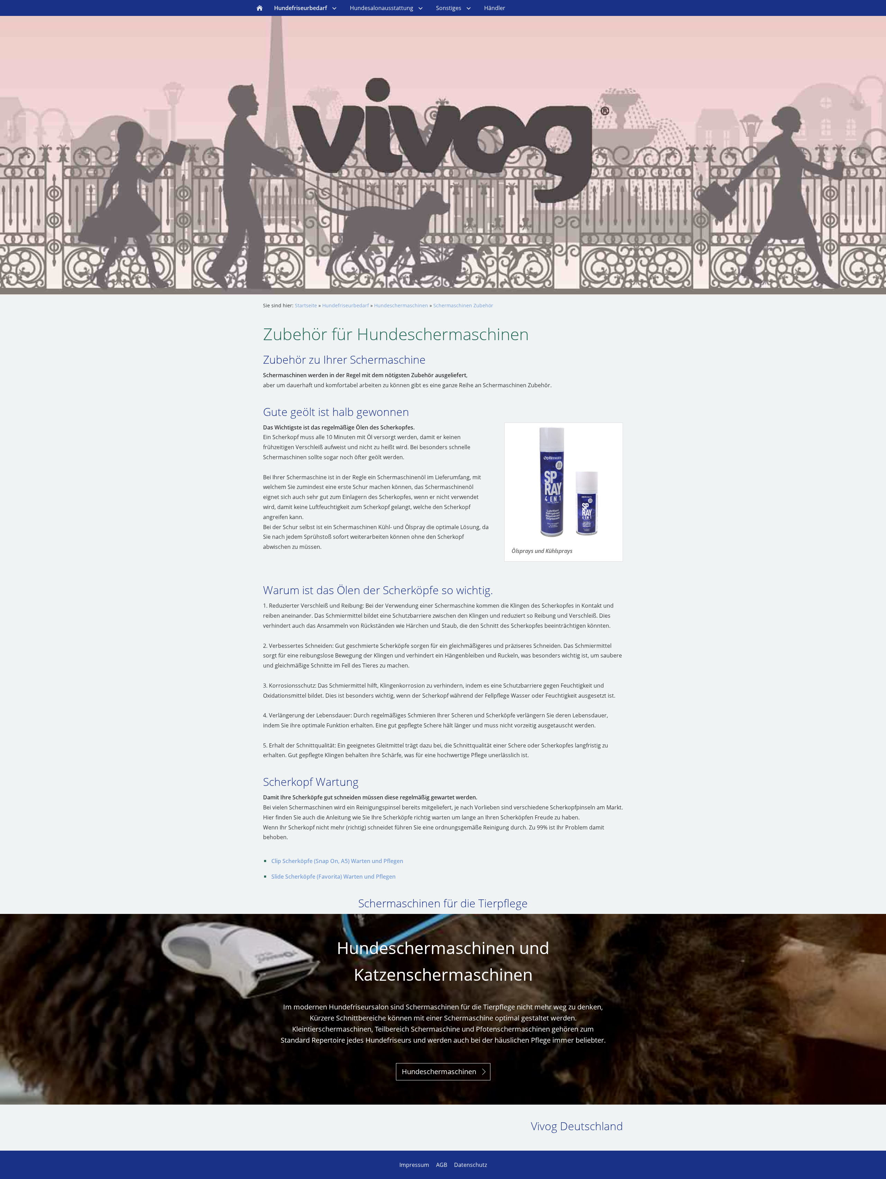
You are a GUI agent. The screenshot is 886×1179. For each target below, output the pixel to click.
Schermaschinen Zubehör (463, 305)
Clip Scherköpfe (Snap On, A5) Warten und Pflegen (337, 861)
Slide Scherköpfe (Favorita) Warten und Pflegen (333, 876)
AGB (441, 1165)
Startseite (306, 305)
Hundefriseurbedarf (345, 305)
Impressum (414, 1165)
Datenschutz (470, 1165)
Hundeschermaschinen (401, 305)
